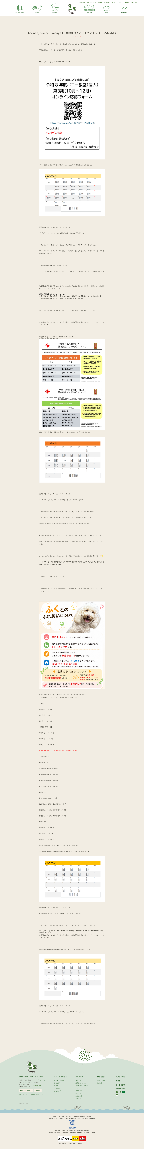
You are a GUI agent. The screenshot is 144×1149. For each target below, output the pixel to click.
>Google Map (41, 1080)
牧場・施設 (101, 1077)
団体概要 (57, 1088)
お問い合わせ (82, 2)
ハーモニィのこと (60, 1077)
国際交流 (78, 1093)
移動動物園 (78, 1096)
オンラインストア (135, 2)
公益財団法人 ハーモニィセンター (31, 1076)
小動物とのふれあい (81, 1085)
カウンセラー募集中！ (117, 2)
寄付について (107, 2)
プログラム (54, 12)
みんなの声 (57, 1091)
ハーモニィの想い (59, 1080)
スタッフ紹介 (120, 1077)
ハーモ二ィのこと (20, 12)
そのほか (78, 1098)
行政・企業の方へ (91, 2)
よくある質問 (124, 12)
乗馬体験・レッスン (81, 1083)
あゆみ (56, 1085)
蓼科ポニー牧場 (101, 1080)
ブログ (106, 12)
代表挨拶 (57, 1083)
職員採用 (127, 2)
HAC (77, 1088)
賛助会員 (100, 2)
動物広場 (99, 1083)
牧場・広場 (89, 12)
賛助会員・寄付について (37, 1094)
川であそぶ (78, 1091)
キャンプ (37, 12)
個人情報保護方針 (120, 1088)
